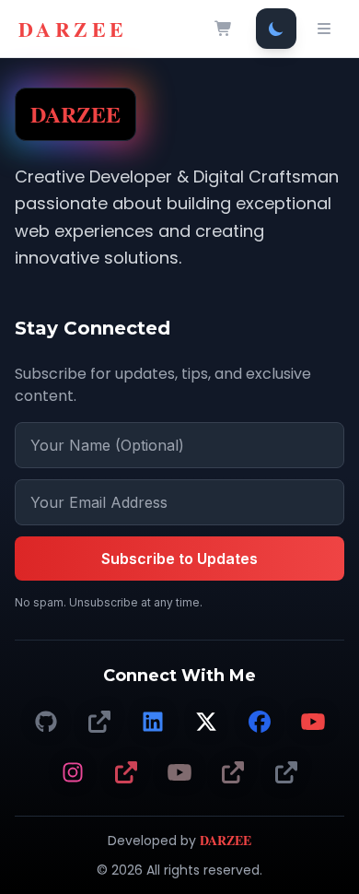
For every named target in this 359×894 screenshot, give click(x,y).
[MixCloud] (286, 774)
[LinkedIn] (153, 723)
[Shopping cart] (223, 28)
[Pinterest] (126, 774)
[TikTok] (99, 723)
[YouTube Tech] (313, 723)
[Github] (46, 723)
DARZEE (72, 29)
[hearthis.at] (233, 774)
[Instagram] (73, 774)
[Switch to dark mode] (276, 28)
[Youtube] (179, 774)
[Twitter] (206, 723)
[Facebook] (259, 723)
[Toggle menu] (324, 28)
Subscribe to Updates (179, 558)
